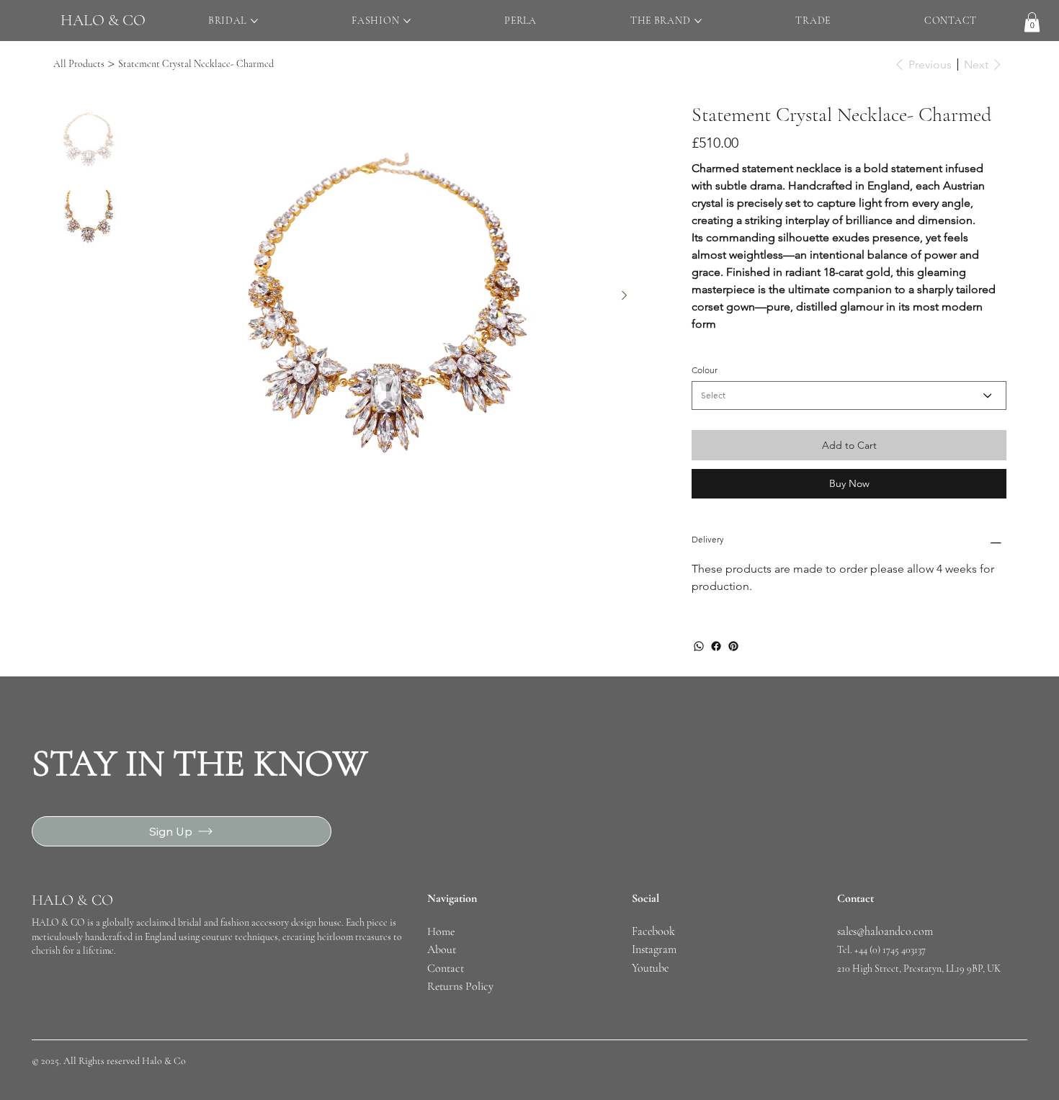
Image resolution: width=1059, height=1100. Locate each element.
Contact (445, 968)
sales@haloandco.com (885, 931)
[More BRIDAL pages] (254, 20)
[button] (1032, 22)
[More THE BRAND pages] (698, 20)
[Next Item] (624, 295)
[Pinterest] (733, 646)
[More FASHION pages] (407, 20)
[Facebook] (716, 646)
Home (442, 931)
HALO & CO (103, 20)
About (441, 949)
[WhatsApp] (699, 646)
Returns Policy (460, 986)
